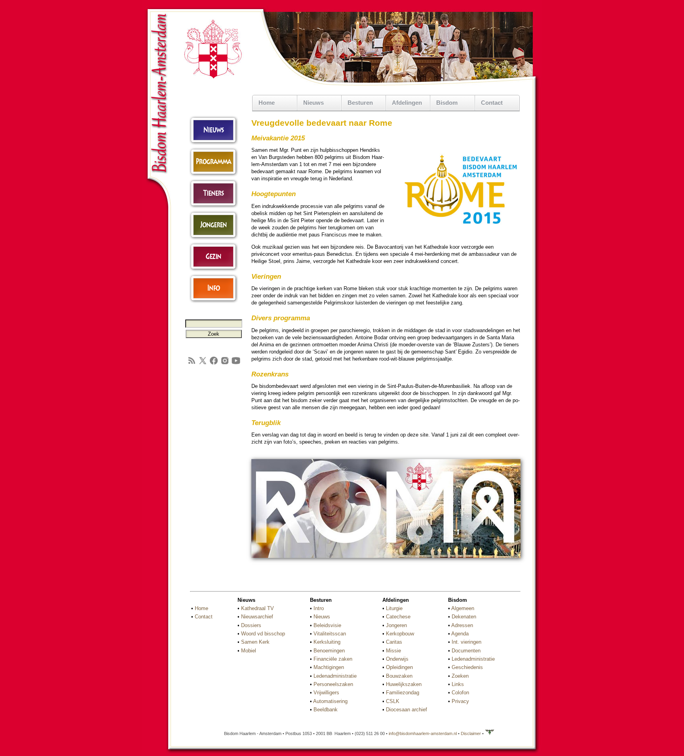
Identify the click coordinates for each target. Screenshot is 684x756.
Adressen (462, 625)
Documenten (466, 651)
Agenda (460, 634)
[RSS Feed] (191, 364)
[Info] (213, 301)
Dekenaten (464, 617)
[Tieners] (213, 207)
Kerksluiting (327, 642)
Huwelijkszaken (404, 684)
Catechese (398, 617)
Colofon (460, 693)
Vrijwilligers (326, 693)
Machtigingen (329, 667)
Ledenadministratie (335, 676)
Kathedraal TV (257, 608)
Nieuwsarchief (257, 617)
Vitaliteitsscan (330, 634)
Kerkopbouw (400, 634)
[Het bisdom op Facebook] (213, 364)
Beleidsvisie (327, 625)
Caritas (394, 642)
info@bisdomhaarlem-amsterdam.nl (423, 733)
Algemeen (462, 608)
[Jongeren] (213, 238)
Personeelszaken (333, 684)
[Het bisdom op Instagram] (225, 364)
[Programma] (213, 175)
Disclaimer (471, 733)
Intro (319, 608)
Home (266, 102)
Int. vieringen (466, 642)
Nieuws (322, 617)
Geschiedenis (467, 667)
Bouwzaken (399, 676)
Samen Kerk (255, 642)
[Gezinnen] (213, 270)
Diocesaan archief (406, 710)
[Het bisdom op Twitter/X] (202, 364)
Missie (393, 651)
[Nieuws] (213, 143)
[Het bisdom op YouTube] (236, 364)
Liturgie (394, 608)
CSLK (392, 701)
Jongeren (396, 625)
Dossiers (251, 625)
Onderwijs (397, 659)
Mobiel (248, 651)
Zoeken (460, 676)
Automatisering (330, 701)
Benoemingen (329, 651)
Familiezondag (402, 693)
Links (458, 684)
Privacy (460, 701)
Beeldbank (326, 710)
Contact (492, 102)
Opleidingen (399, 667)
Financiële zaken (333, 659)
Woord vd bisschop (263, 634)
